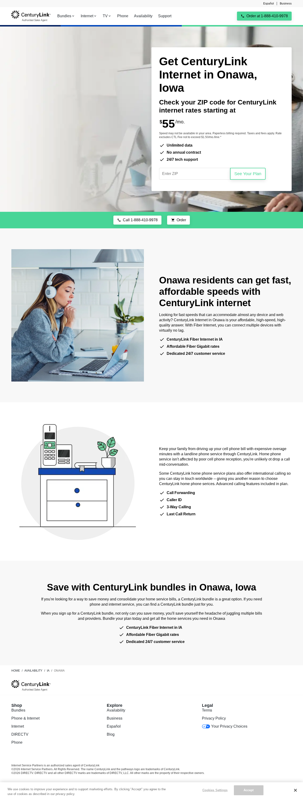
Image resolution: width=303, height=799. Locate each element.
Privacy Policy (214, 718)
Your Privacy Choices (229, 726)
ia (48, 670)
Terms (207, 710)
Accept (249, 790)
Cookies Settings (215, 790)
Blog (111, 734)
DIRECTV (19, 734)
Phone (16, 742)
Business (286, 3)
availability (33, 670)
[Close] (295, 790)
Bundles (18, 710)
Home (15, 670)
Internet (17, 726)
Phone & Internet (25, 718)
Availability (116, 710)
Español (268, 3)
